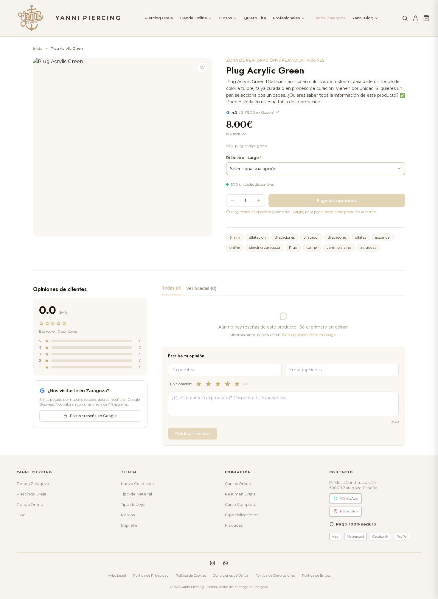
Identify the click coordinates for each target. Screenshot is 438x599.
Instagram (349, 511)
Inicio (37, 48)
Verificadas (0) (201, 288)
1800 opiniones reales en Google (308, 334)
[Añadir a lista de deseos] (202, 67)
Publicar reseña (192, 433)
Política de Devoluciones (275, 575)
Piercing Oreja (159, 17)
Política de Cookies (191, 575)
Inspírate (129, 525)
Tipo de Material (136, 494)
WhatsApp (349, 498)
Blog (21, 515)
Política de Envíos (316, 575)
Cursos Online (238, 483)
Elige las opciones (337, 200)
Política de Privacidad (151, 575)
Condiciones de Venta (230, 575)
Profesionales (286, 17)
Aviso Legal (117, 575)
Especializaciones (242, 515)
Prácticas (234, 525)
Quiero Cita (255, 17)
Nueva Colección (137, 483)
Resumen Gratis (240, 494)
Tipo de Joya (133, 504)
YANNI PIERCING (88, 18)
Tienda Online (193, 17)
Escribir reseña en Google (93, 416)
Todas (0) (171, 288)
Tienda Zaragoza (329, 17)
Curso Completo (241, 504)
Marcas (128, 515)
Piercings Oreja (31, 494)
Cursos (225, 17)
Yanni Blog (362, 17)
